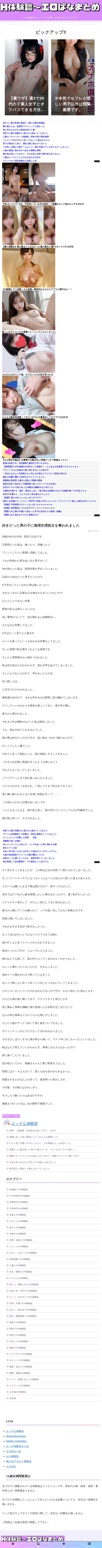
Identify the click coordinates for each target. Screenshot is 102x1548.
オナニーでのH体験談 (19, 1360)
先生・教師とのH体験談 (20, 1272)
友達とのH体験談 (17, 1215)
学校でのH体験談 (17, 1329)
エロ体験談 (12, 1456)
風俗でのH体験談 (17, 1322)
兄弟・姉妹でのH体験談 (20, 1240)
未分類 (12, 1398)
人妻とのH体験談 (17, 1265)
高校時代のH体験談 (12, 1116)
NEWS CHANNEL (16, 1441)
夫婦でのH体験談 (17, 1234)
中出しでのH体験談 (18, 1341)
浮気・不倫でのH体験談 (20, 1303)
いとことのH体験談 (18, 1246)
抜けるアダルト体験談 (18, 1461)
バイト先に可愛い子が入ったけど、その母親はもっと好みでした (40, 1143)
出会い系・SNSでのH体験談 (23, 1291)
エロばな (11, 1466)
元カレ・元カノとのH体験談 (23, 1253)
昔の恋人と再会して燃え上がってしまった (29, 1168)
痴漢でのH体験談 (17, 1348)
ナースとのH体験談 (18, 1278)
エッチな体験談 (24, 1124)
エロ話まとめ (13, 1451)
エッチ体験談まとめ (17, 1446)
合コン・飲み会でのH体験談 (23, 1310)
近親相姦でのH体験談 (19, 1259)
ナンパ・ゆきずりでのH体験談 (24, 1297)
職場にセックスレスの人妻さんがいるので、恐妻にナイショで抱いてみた (44, 1156)
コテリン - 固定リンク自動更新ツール (97, 161)
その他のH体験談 (17, 1392)
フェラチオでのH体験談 (20, 1354)
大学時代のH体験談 (18, 1208)
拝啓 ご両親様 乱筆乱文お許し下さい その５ (32, 1130)
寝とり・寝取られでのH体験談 (24, 1284)
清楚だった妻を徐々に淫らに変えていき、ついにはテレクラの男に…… (43, 1149)
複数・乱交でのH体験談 (20, 1367)
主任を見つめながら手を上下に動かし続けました (32, 1162)
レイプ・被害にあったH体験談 (24, 1379)
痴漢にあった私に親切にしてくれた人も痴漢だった (33, 1137)
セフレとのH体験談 (18, 1221)
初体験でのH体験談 (18, 1189)
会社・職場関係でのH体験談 (23, 1316)
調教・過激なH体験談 (19, 1373)
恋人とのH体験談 (17, 1227)
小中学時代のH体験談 (19, 1196)
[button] (94, 757)
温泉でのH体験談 (17, 1335)
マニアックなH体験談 (19, 1385)
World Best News (16, 1436)
